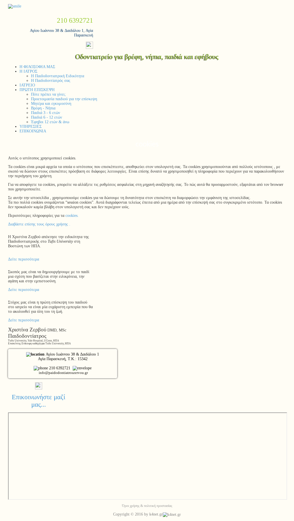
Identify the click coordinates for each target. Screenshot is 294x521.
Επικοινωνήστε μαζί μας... (38, 400)
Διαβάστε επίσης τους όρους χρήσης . (39, 224)
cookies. (71, 215)
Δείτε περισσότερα (23, 259)
